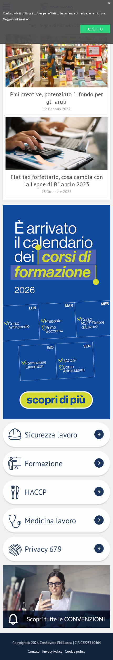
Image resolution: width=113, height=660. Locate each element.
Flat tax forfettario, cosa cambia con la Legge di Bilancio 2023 (57, 180)
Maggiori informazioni (16, 19)
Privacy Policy (52, 651)
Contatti (34, 651)
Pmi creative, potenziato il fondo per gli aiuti (56, 98)
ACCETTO (95, 29)
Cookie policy (75, 651)
